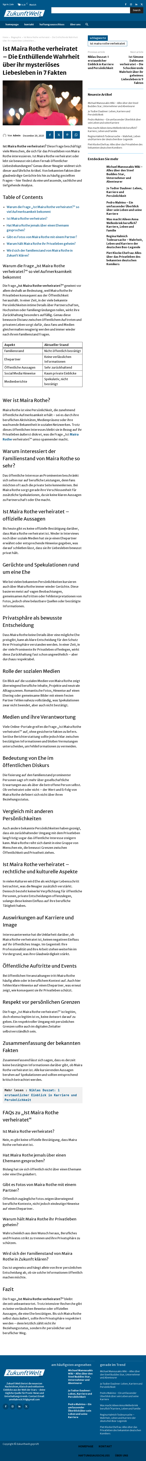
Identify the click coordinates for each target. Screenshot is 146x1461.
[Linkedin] (136, 4)
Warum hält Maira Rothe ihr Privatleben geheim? (41, 244)
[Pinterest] (67, 135)
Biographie (16, 37)
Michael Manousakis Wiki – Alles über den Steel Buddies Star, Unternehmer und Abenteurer (113, 105)
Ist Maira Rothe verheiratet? (27, 218)
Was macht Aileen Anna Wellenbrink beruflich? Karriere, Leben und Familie (122, 225)
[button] (86, 24)
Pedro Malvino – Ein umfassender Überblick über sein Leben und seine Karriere (114, 121)
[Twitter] (141, 4)
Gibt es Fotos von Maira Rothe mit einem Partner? (42, 237)
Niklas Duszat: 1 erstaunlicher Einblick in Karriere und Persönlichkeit (42, 1095)
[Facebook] (125, 4)
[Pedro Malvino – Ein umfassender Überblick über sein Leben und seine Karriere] (96, 207)
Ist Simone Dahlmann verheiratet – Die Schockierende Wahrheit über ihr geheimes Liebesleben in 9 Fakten (131, 70)
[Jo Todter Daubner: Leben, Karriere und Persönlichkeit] (96, 192)
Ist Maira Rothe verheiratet (107, 43)
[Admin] (5, 136)
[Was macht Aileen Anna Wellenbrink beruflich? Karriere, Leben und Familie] (96, 224)
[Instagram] (131, 4)
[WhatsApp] (76, 135)
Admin (17, 135)
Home (5, 37)
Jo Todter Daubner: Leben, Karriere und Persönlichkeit (80, 1393)
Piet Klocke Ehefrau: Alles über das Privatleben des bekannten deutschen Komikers (123, 258)
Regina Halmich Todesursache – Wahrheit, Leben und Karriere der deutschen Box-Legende (114, 138)
